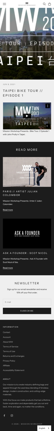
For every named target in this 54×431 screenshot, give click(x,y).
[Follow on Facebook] (4, 415)
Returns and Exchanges (13, 356)
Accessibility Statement (13, 370)
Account (7, 337)
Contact (6, 332)
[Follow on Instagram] (11, 415)
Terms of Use (9, 351)
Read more (8, 209)
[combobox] (44, 428)
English (42, 428)
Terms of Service (10, 346)
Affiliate (6, 365)
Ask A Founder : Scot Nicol (25, 253)
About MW (8, 342)
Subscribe (27, 311)
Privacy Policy (9, 361)
